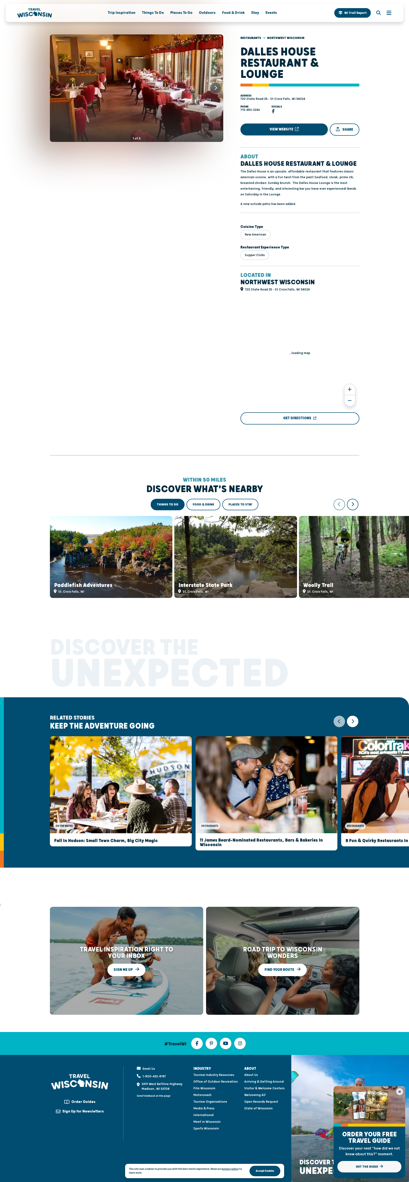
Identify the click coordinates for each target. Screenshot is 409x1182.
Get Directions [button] (297, 418)
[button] (352, 13)
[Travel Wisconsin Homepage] (34, 13)
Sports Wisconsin (206, 1128)
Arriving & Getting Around (264, 1082)
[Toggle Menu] (386, 13)
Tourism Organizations (210, 1102)
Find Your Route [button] (280, 969)
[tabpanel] (204, 548)
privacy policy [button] (230, 1169)
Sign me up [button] (123, 969)
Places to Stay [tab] (240, 504)
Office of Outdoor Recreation (215, 1082)
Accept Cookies (265, 1170)
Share (347, 129)
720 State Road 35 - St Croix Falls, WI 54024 (272, 99)
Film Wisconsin (204, 1088)
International (203, 1115)
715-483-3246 (250, 110)
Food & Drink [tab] (203, 504)
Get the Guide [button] (367, 1167)
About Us (251, 1075)
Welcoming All (255, 1095)
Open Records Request (261, 1102)
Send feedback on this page (153, 1095)
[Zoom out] (350, 401)
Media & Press (203, 1108)
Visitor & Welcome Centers (264, 1088)
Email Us (149, 1069)
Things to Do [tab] (167, 504)
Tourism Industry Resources (213, 1075)
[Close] (399, 1091)
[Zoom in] (350, 389)
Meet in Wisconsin (207, 1122)
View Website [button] (282, 129)
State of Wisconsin (258, 1108)
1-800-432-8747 (154, 1076)
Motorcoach (202, 1095)
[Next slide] (215, 88)
